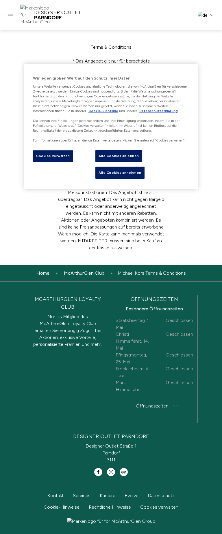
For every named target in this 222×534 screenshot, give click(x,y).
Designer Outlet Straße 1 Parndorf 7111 (111, 453)
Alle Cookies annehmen (120, 173)
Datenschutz (161, 495)
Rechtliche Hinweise (110, 507)
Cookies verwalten (159, 507)
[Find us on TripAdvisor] (124, 472)
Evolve (131, 495)
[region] (111, 126)
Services (81, 495)
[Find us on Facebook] (98, 472)
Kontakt (55, 495)
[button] (11, 15)
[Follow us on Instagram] (111, 472)
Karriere (107, 495)
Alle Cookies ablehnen (119, 156)
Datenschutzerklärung (158, 111)
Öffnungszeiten (152, 406)
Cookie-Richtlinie (103, 111)
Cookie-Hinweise (61, 507)
